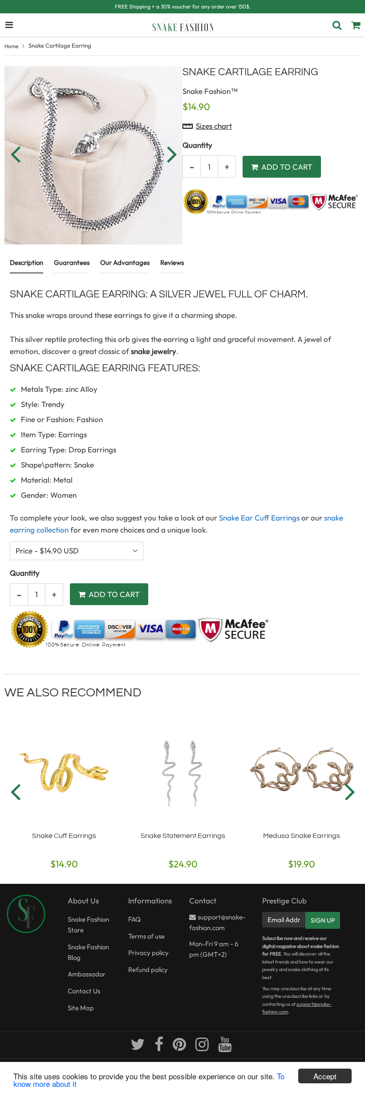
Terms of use (146, 936)
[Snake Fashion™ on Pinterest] (180, 1047)
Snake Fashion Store (88, 924)
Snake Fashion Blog (88, 952)
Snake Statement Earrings (183, 835)
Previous (15, 153)
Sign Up (323, 920)
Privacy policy (148, 952)
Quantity (197, 145)
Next (171, 153)
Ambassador (86, 974)
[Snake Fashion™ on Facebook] (159, 1047)
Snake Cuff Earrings (64, 835)
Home (11, 46)
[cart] (356, 25)
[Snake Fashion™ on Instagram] (202, 1047)
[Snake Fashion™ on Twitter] (138, 1047)
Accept (325, 1076)
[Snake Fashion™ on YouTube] (225, 1047)
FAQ (134, 919)
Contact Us (84, 991)
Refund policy (148, 969)
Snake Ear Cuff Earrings (259, 517)
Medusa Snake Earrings (301, 835)
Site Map (81, 1008)
